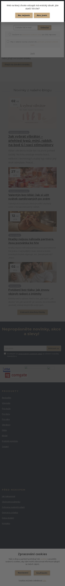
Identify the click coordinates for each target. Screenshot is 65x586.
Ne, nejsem (24, 15)
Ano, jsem (42, 15)
